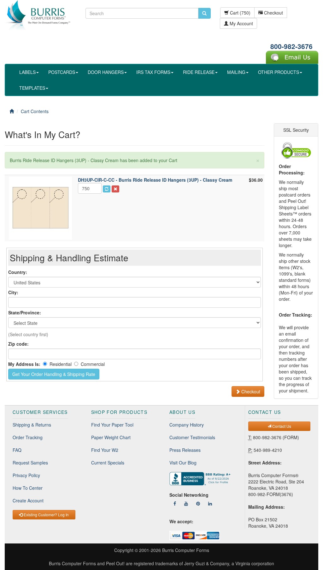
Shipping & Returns (32, 424)
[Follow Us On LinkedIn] (210, 503)
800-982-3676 (291, 46)
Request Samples (30, 462)
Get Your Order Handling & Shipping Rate (53, 374)
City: (13, 292)
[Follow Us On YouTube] (186, 503)
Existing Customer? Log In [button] (46, 514)
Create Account (28, 500)
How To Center (28, 488)
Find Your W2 (104, 450)
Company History (186, 424)
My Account (240, 23)
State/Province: (24, 312)
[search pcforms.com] (204, 13)
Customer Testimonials (192, 437)
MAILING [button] (236, 72)
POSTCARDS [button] (61, 72)
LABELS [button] (27, 72)
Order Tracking (28, 437)
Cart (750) (239, 12)
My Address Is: (24, 364)
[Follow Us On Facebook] (174, 503)
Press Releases (185, 450)
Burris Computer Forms (185, 550)
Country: (17, 272)
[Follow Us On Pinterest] (198, 503)
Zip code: (18, 344)
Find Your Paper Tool (112, 424)
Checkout (273, 12)
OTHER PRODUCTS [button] (278, 72)
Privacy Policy (26, 475)
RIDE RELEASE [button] (198, 72)
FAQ (17, 450)
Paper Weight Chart (111, 437)
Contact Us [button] (281, 426)
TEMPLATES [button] (32, 88)
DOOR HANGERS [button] (106, 72)
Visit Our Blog (183, 462)
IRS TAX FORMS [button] (153, 72)
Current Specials (107, 462)
